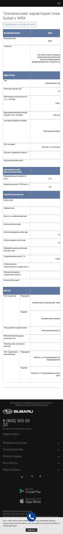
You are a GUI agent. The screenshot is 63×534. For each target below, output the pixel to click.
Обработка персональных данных (17, 511)
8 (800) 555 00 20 (16, 422)
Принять (31, 530)
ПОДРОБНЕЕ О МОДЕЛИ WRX (19, 24)
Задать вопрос (11, 434)
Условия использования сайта (16, 514)
